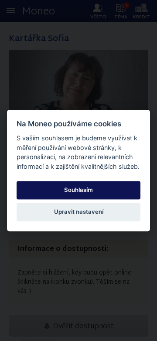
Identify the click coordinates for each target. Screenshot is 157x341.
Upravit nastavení (78, 212)
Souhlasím (78, 189)
